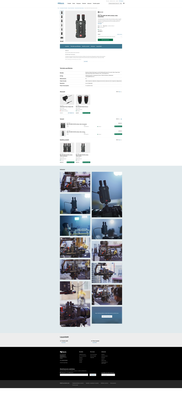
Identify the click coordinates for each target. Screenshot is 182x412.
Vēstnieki (84, 3)
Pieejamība (92, 357)
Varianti (99, 34)
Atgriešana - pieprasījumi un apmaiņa (92, 383)
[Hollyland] (100, 12)
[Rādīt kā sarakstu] (121, 92)
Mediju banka (103, 360)
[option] (62, 12)
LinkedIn (80, 362)
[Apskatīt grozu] (123, 3)
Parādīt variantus (119, 34)
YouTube (80, 360)
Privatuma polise (75, 385)
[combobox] (115, 3)
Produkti (69, 3)
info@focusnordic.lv (82, 354)
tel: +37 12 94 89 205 (82, 356)
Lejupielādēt (63, 342)
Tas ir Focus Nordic (93, 354)
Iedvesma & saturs (104, 356)
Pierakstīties (93, 374)
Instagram (81, 357)
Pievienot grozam (106, 39)
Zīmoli (74, 3)
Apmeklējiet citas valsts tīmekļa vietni (107, 372)
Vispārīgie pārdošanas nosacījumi (78, 383)
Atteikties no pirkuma (104, 383)
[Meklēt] (121, 3)
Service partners (113, 383)
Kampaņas (78, 3)
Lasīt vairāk (100, 23)
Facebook (81, 359)
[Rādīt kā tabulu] (120, 92)
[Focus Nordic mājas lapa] (61, 3)
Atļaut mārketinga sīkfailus (107, 316)
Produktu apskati (96, 3)
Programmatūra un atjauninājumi (104, 363)
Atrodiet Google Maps (63, 362)
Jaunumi (102, 359)
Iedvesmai (89, 3)
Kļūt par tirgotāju (93, 356)
